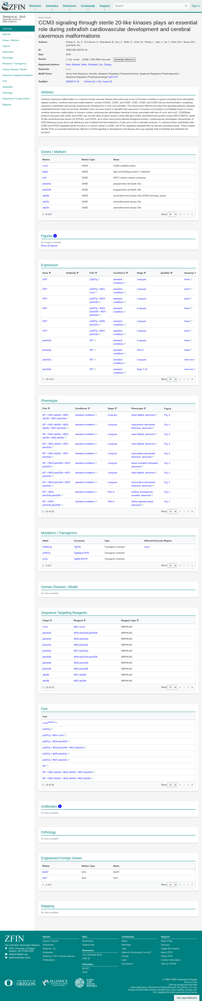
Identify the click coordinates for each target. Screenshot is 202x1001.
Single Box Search (170, 948)
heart (187, 279)
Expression (48, 944)
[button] (50, 273)
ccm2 (48, 723)
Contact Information (171, 960)
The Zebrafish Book (92, 954)
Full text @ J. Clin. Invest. (96, 81)
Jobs (124, 948)
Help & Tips (166, 941)
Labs (124, 960)
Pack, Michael (73, 64)
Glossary (165, 944)
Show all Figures (49, 245)
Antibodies (48, 952)
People (125, 956)
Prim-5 (140, 350)
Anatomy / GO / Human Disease (59, 956)
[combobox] (151, 6)
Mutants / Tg (49, 948)
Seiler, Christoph (89, 64)
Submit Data (88, 944)
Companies (127, 963)
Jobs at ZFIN (167, 963)
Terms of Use (190, 982)
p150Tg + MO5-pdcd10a (54, 753)
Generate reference (124, 59)
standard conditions (85, 415)
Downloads (87, 941)
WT (91, 340)
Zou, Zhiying (105, 64)
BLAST (85, 968)
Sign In (196, 6)
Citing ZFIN (166, 956)
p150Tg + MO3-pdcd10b (54, 741)
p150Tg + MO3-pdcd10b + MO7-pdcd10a (98, 311)
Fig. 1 (167, 492)
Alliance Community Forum (135, 952)
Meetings (126, 944)
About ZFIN (166, 952)
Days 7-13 (142, 369)
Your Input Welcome (187, 998)
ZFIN (84, 972)
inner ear (188, 359)
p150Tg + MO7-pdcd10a (54, 760)
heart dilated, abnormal (143, 415)
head (186, 340)
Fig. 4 (167, 415)
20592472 (71, 81)
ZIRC (84, 958)
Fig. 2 (167, 463)
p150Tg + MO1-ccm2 (53, 735)
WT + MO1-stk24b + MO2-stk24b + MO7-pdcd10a (67, 772)
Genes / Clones (50, 941)
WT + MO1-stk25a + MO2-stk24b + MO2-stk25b (66, 778)
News (124, 941)
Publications (49, 960)
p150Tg (93, 279)
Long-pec (141, 279)
